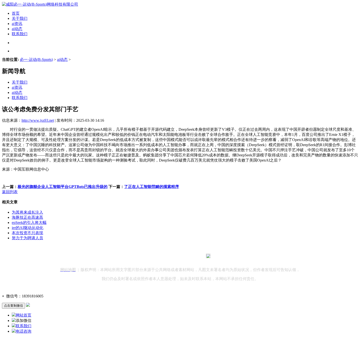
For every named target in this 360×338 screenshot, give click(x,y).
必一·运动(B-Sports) (36, 59)
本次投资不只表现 (27, 233)
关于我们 (19, 18)
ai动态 (17, 29)
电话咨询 (23, 331)
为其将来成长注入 (27, 212)
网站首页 (23, 315)
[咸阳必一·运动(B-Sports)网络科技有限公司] (40, 4)
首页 (16, 13)
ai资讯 (17, 24)
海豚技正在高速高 (27, 217)
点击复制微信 (13, 305)
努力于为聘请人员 (27, 238)
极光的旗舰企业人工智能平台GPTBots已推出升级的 (63, 187)
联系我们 (19, 34)
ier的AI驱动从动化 (27, 228)
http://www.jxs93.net (38, 120)
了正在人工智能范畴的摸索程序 (151, 187)
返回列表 (10, 192)
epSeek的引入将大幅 (29, 222)
